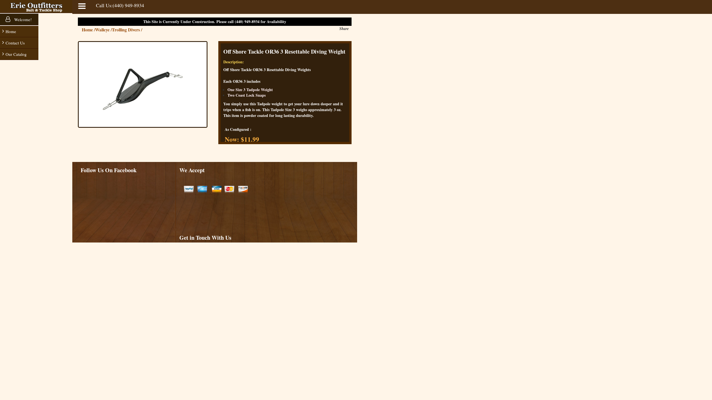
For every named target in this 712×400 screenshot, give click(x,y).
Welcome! (22, 19)
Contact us (15, 43)
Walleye (103, 29)
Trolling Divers (127, 29)
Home (11, 31)
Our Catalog (16, 54)
